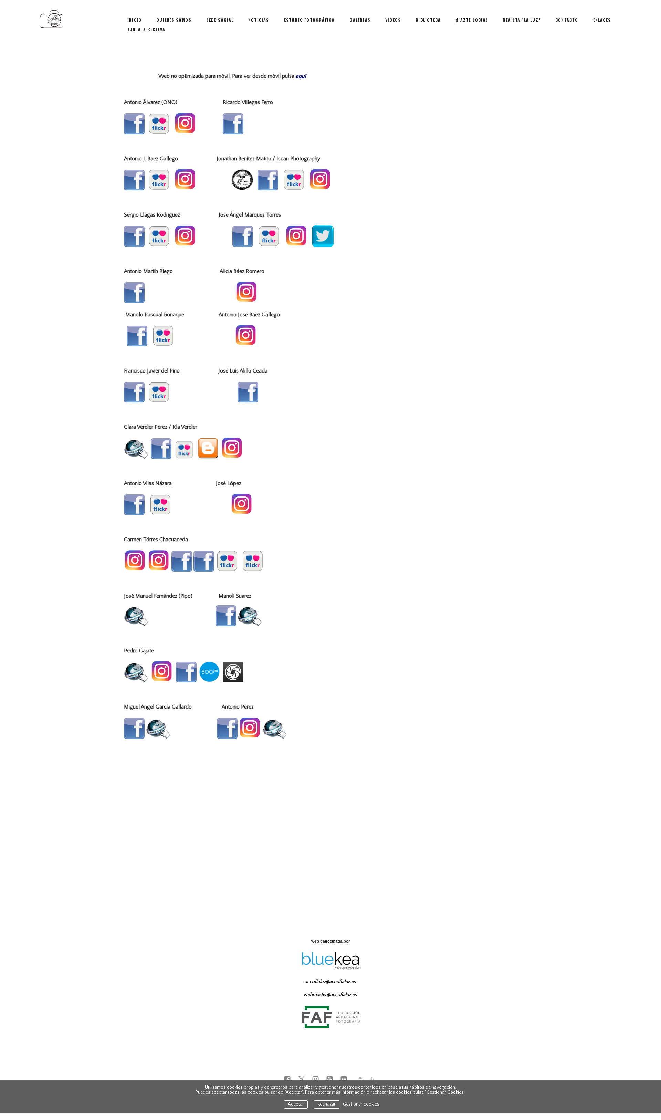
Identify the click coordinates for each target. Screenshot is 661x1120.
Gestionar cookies (361, 1104)
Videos (393, 20)
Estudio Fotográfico (309, 20)
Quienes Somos (173, 20)
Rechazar (326, 1104)
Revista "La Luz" (522, 20)
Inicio (134, 20)
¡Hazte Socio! (471, 20)
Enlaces (602, 20)
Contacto (566, 20)
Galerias (359, 20)
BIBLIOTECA (428, 20)
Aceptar (296, 1104)
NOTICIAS (258, 20)
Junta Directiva (146, 29)
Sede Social (219, 20)
